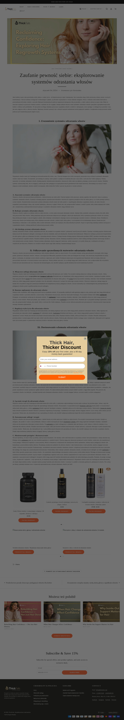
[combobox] (42, 366)
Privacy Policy (76, 372)
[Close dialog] (85, 338)
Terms (81, 372)
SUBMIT (62, 377)
